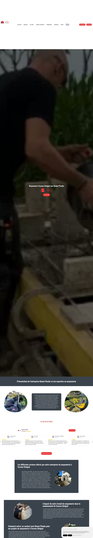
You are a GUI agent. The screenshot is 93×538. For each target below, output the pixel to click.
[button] (70, 24)
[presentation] (0, 441)
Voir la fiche (73, 430)
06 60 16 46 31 (82, 24)
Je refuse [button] (69, 535)
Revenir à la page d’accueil (46, 453)
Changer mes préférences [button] (77, 535)
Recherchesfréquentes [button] (67, 25)
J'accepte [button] (65, 535)
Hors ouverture (89, 24)
